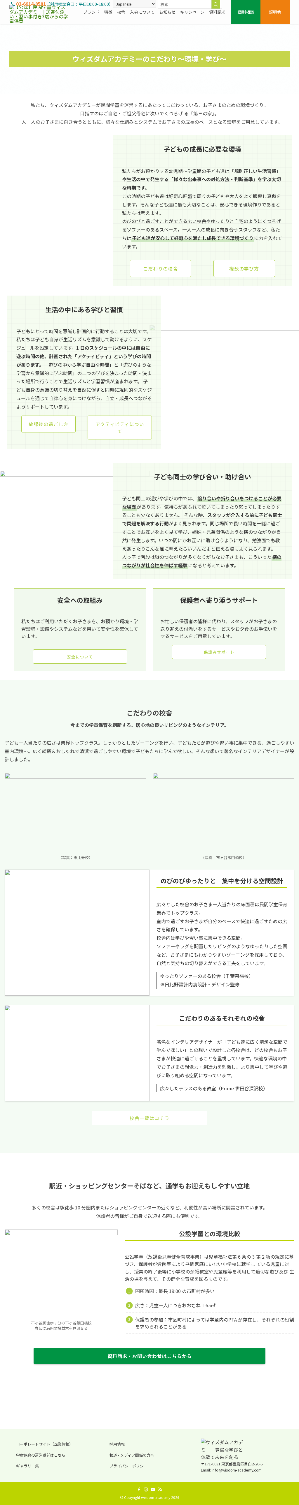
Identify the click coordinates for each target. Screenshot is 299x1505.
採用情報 (117, 1444)
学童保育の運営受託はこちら (40, 1455)
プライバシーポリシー (128, 1466)
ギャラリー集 (27, 1466)
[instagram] (146, 1489)
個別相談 (246, 12)
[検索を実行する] (215, 4)
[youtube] (153, 1489)
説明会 (275, 12)
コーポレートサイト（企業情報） (44, 1444)
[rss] (160, 1489)
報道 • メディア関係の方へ (131, 1455)
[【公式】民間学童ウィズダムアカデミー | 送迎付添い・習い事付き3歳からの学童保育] (39, 12)
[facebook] (139, 1489)
